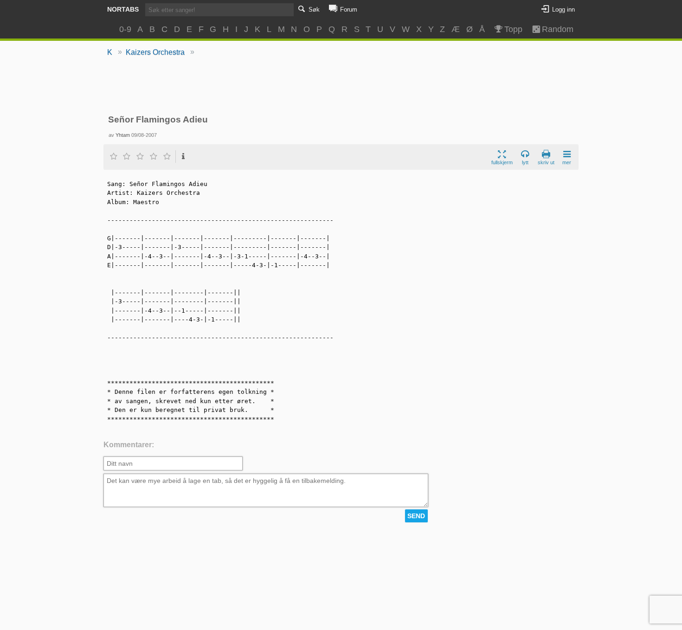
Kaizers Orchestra (155, 52)
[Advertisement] (341, 86)
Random (553, 29)
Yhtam (123, 135)
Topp (513, 29)
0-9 (125, 29)
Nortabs (123, 9)
